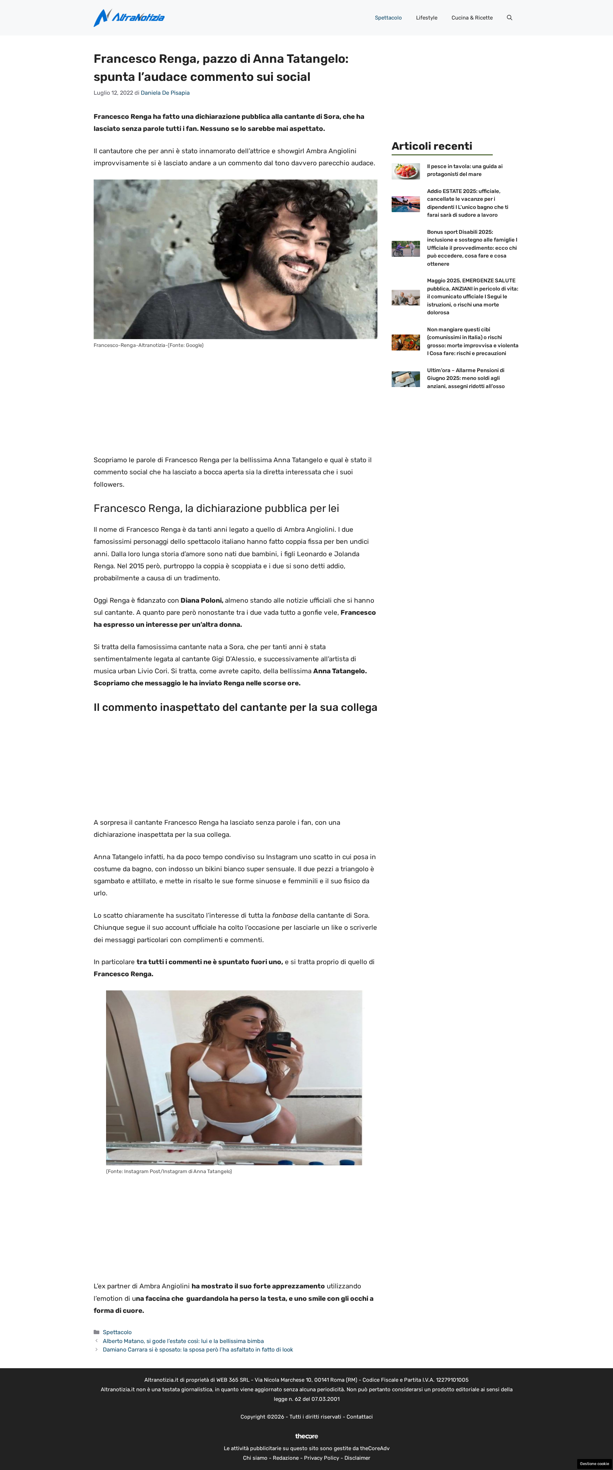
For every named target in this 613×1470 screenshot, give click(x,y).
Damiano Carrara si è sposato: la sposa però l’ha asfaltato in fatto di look (198, 1349)
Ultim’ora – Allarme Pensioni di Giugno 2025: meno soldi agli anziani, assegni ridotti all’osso (466, 378)
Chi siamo (255, 1458)
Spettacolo (388, 18)
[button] (509, 17)
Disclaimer (357, 1458)
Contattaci (360, 1417)
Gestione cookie (594, 1463)
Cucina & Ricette (472, 18)
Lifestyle (426, 18)
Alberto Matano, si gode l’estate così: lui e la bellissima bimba (183, 1341)
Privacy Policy (321, 1458)
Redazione (286, 1458)
